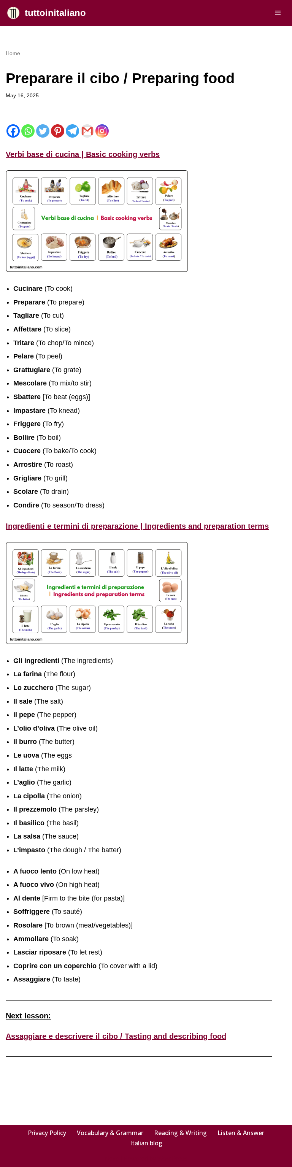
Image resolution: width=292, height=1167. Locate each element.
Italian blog (146, 1143)
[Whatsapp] (28, 131)
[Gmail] (87, 131)
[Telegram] (72, 131)
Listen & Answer (240, 1133)
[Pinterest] (57, 131)
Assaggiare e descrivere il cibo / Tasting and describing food (116, 1036)
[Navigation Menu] (277, 13)
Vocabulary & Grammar (110, 1133)
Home (13, 53)
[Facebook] (13, 131)
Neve (112, 1159)
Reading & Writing (180, 1133)
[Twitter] (42, 131)
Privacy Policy (47, 1133)
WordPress (172, 1159)
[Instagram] (102, 131)
